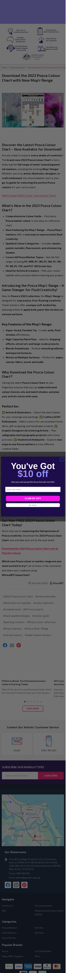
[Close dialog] (62, 459)
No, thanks (33, 505)
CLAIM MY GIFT (33, 498)
